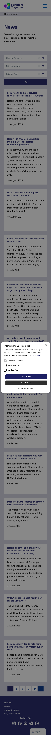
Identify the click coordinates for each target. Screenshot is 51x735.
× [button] (46, 345)
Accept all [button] (26, 377)
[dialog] (25, 367)
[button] (25, 388)
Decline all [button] (26, 383)
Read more (36, 355)
